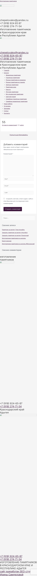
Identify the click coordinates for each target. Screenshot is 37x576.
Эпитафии (7, 108)
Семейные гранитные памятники (16, 99)
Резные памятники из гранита (15, 82)
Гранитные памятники (13, 77)
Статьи (6, 111)
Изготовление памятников (8, 1)
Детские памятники (12, 92)
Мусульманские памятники (14, 94)
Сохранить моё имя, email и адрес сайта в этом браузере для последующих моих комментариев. (18, 201)
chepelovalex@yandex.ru (14, 52)
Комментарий (8, 154)
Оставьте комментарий (9, 125)
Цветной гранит (11, 96)
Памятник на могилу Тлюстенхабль (13, 229)
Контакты (7, 113)
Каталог (6, 73)
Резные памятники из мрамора (16, 80)
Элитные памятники (12, 85)
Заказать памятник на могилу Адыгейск (15, 232)
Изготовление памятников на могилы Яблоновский (18, 244)
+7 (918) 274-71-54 (11, 58)
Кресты (8, 89)
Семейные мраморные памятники (16, 101)
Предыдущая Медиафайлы (19, 135)
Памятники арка (11, 87)
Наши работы (8, 104)
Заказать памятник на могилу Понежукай (15, 235)
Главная (6, 70)
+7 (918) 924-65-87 (11, 55)
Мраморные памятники (13, 75)
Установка (7, 106)
